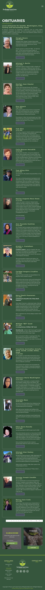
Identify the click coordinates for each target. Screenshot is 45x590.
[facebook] (17, 571)
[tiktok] (27, 571)
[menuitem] (8, 565)
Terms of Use (23, 588)
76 (36, 520)
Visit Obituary (20, 57)
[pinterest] (21, 571)
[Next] (42, 521)
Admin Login (30, 588)
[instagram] (24, 571)
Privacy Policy (15, 588)
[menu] (42, 6)
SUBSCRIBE (11, 543)
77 (39, 520)
